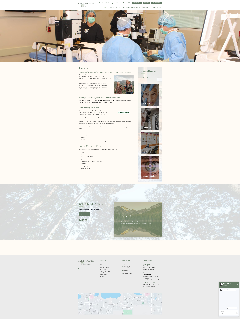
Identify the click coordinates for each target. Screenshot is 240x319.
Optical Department (105, 271)
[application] (108, 7)
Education (102, 273)
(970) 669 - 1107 (87, 88)
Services (102, 266)
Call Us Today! (85, 214)
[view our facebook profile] (99, 3)
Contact (102, 276)
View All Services (147, 77)
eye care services (98, 127)
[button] (137, 3)
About (101, 264)
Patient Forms (103, 274)
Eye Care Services (104, 267)
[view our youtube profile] (101, 3)
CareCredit (97, 112)
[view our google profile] (103, 3)
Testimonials (103, 269)
